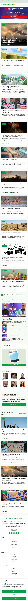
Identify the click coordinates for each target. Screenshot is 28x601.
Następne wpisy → (20, 294)
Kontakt (14, 574)
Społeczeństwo (14, 539)
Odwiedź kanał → (14, 16)
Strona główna (4, 20)
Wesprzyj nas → (14, 404)
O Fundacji (14, 556)
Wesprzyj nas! (14, 559)
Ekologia (14, 543)
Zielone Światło (14, 555)
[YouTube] (14, 533)
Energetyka (14, 541)
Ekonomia (14, 546)
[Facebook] (10, 533)
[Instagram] (12, 533)
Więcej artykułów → (23, 413)
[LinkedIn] (18, 533)
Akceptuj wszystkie (14, 591)
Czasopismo (14, 570)
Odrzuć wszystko (14, 598)
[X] (16, 533)
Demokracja (14, 544)
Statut (14, 561)
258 (13, 294)
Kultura (14, 547)
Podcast (14, 568)
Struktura (14, 558)
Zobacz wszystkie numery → (14, 364)
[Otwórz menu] (26, 4)
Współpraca (14, 573)
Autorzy (14, 571)
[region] (14, 590)
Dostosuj (14, 594)
